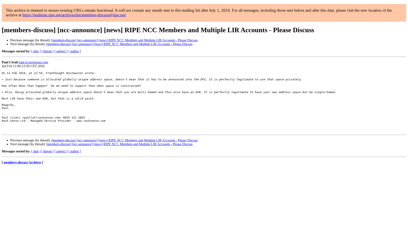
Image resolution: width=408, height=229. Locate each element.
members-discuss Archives (22, 162)
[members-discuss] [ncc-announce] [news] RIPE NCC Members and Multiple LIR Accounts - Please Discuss (124, 40)
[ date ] (36, 51)
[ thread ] (47, 51)
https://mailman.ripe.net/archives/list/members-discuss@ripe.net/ (74, 15)
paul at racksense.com (33, 62)
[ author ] (74, 51)
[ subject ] (61, 51)
